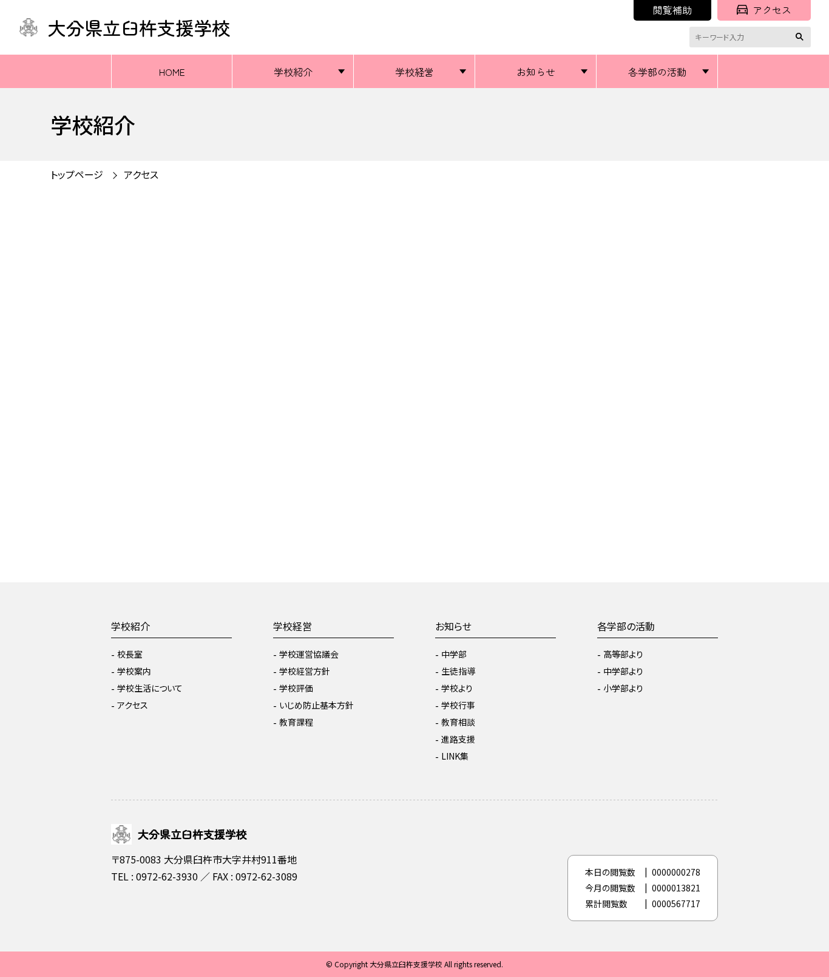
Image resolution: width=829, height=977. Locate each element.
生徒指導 (458, 671)
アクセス (772, 9)
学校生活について (150, 688)
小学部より (623, 688)
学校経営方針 (304, 671)
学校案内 (134, 671)
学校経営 (414, 71)
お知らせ (535, 71)
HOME (172, 71)
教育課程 (296, 722)
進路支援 (458, 739)
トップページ (76, 174)
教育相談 (458, 722)
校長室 (130, 654)
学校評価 (296, 688)
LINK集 (455, 756)
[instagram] (123, 909)
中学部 (454, 654)
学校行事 (458, 705)
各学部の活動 (657, 71)
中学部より (623, 671)
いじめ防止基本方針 (316, 705)
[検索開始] (802, 37)
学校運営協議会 (309, 654)
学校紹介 (293, 71)
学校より (457, 688)
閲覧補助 (672, 9)
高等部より (623, 654)
